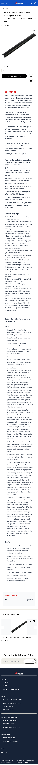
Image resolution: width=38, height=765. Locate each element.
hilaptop (8, 760)
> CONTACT (5, 682)
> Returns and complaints (11, 700)
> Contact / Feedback (9, 741)
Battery (5, 8)
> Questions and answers (11, 703)
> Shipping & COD (7, 724)
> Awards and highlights (11, 689)
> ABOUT (4, 686)
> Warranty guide (8, 738)
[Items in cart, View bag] (35, 3)
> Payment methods (9, 720)
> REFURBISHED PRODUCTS (10, 727)
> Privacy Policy (7, 710)
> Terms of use (7, 706)
